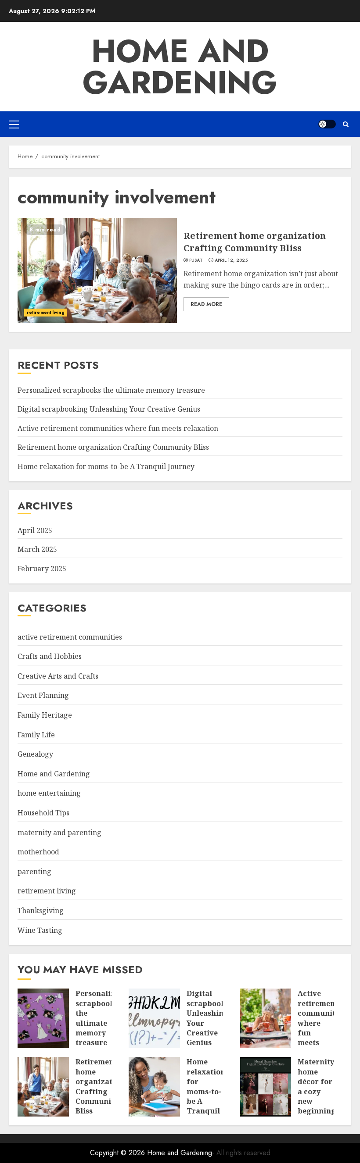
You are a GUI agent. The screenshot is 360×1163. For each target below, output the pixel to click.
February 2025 (42, 568)
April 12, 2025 (231, 260)
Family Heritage (45, 715)
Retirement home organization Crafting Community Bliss (255, 242)
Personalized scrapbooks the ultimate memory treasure (111, 390)
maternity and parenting (59, 832)
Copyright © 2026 (118, 1153)
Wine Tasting (40, 930)
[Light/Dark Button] (327, 124)
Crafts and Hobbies (50, 656)
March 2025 (37, 549)
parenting (34, 871)
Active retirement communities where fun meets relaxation (118, 428)
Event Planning (43, 695)
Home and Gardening (180, 66)
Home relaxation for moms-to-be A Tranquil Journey (106, 466)
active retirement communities (70, 637)
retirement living (46, 312)
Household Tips (43, 813)
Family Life (36, 735)
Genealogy (35, 754)
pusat (196, 260)
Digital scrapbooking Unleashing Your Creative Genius (109, 409)
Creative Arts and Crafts (58, 676)
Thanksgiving (41, 910)
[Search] (345, 124)
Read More (206, 304)
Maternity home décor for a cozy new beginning (317, 1086)
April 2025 (35, 530)
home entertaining (49, 793)
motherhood (38, 852)
